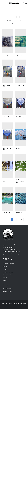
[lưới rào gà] (7, 41)
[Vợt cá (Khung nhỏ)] (7, 134)
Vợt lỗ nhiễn (6, 116)
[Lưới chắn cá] (7, 199)
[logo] (14, 2)
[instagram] (8, 259)
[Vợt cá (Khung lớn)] (20, 103)
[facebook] (3, 259)
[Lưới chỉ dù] (20, 199)
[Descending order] (20, 17)
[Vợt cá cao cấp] (20, 71)
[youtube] (11, 259)
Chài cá (18, 148)
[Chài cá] (20, 134)
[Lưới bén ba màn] (7, 166)
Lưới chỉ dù (19, 212)
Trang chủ (10, 8)
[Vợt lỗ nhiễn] (7, 103)
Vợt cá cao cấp (20, 85)
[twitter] (6, 259)
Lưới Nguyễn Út (12, 303)
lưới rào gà (6, 55)
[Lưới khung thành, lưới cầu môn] (20, 166)
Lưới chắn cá (6, 212)
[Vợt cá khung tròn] (7, 71)
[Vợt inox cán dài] (20, 41)
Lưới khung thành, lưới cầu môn (20, 181)
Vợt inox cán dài (20, 55)
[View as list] (15, 24)
